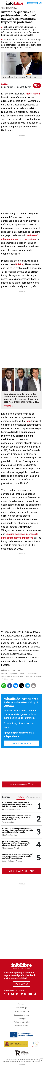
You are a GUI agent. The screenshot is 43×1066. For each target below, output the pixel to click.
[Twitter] (17, 994)
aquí (29, 421)
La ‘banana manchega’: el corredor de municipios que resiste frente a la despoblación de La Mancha (17, 830)
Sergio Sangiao (8, 822)
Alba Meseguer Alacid (10, 848)
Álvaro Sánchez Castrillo (11, 809)
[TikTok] (35, 994)
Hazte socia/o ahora (21, 743)
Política (4, 673)
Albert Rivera (33, 93)
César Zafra (8, 679)
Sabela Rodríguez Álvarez (12, 861)
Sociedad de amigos (21, 1015)
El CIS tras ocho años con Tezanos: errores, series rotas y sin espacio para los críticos (16, 817)
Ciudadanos (5, 676)
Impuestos (14, 673)
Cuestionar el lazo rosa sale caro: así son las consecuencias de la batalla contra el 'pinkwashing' (17, 856)
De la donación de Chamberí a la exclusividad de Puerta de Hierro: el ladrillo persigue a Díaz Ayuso (17, 804)
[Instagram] (25, 994)
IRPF (22, 673)
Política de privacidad (22, 1022)
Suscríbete (32, 3)
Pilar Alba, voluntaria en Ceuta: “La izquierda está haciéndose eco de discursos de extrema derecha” (16, 843)
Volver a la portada (21, 871)
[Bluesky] (12, 994)
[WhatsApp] (5, 994)
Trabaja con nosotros (22, 1011)
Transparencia (32, 673)
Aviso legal (21, 1019)
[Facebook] (8, 994)
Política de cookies (21, 1026)
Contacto (21, 1004)
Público (19, 264)
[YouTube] (30, 994)
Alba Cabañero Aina (9, 835)
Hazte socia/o (22, 984)
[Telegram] (21, 994)
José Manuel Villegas (34, 676)
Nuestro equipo (21, 1008)
